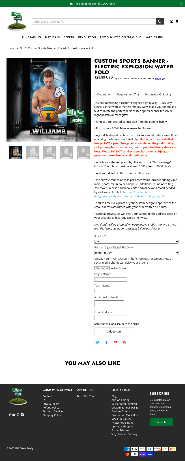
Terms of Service (53, 411)
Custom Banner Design (125, 407)
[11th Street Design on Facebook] (9, 415)
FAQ (45, 400)
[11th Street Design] (17, 21)
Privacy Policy (51, 403)
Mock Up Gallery (121, 419)
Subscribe (161, 422)
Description (104, 94)
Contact (47, 396)
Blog (114, 396)
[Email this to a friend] (124, 342)
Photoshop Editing (122, 422)
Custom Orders (120, 411)
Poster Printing (120, 430)
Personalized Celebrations (120, 37)
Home (10, 48)
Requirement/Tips (128, 94)
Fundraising (31, 37)
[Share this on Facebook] (106, 342)
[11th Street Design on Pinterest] (18, 415)
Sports (69, 37)
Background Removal (124, 403)
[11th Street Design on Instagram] (22, 415)
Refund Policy (51, 407)
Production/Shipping (158, 94)
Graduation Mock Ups (124, 415)
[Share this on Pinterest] (115, 342)
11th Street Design (24, 448)
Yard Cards (154, 37)
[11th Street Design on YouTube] (14, 415)
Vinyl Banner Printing (124, 434)
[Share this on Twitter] (97, 342)
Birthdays (52, 37)
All (21, 48)
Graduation (87, 37)
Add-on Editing (120, 400)
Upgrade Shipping (122, 426)
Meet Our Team (86, 396)
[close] (181, 4)
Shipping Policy (52, 415)
